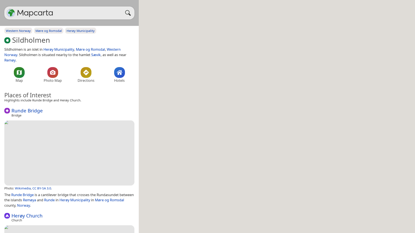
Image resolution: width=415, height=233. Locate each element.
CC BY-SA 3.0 (41, 188)
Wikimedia (23, 188)
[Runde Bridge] (69, 153)
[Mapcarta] (11, 13)
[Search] (129, 12)
